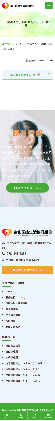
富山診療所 (12, 351)
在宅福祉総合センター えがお (23, 375)
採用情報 (10, 321)
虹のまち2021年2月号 (22, 74)
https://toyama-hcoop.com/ (23, 260)
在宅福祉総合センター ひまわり (24, 363)
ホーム (9, 291)
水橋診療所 (12, 357)
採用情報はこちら (29, 188)
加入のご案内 (13, 315)
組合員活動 (12, 309)
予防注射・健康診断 (17, 303)
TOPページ (11, 44)
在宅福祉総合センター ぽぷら (23, 381)
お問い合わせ (13, 327)
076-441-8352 (16, 253)
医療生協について (15, 297)
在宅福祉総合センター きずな (23, 369)
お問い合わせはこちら (28, 270)
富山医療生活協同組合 (29, 410)
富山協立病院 (13, 345)
